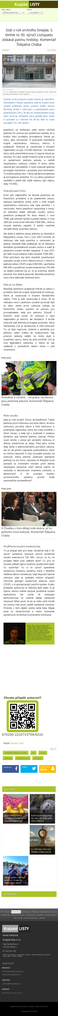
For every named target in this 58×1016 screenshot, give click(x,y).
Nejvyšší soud (23, 758)
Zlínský (41, 918)
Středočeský (16, 912)
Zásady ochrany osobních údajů (21, 1006)
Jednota (8, 758)
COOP (42, 752)
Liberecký (5, 915)
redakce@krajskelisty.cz (11, 974)
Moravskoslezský (30, 918)
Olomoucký (18, 918)
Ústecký (54, 912)
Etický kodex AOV (41, 1006)
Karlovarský (45, 912)
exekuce (38, 758)
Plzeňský (35, 912)
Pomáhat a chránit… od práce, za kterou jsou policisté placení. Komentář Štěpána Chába (27, 400)
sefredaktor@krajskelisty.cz (13, 971)
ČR (2, 912)
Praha (7, 912)
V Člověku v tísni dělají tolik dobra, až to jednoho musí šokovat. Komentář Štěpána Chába (28, 531)
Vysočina (40, 915)
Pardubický (30, 915)
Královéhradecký (18, 915)
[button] (13, 12)
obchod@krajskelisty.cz (11, 984)
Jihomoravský (51, 915)
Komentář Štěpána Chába (16, 752)
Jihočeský (26, 912)
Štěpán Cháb (17, 743)
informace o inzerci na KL (12, 993)
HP (33, 752)
